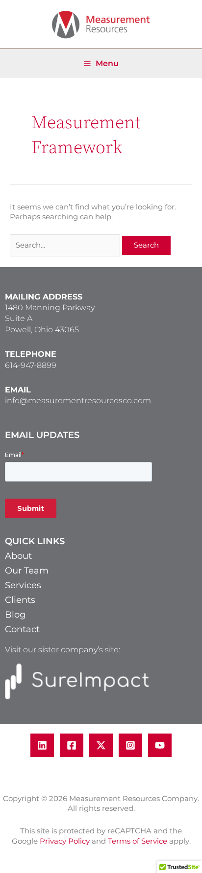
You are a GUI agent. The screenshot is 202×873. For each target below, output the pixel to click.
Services (23, 585)
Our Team (27, 570)
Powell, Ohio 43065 (42, 329)
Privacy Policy (65, 841)
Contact (22, 629)
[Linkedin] (42, 745)
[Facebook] (71, 745)
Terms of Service (137, 841)
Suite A (18, 318)
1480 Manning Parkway (50, 307)
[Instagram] (130, 745)
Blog (15, 614)
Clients (20, 600)
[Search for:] (66, 245)
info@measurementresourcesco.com (78, 400)
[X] (101, 745)
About (18, 556)
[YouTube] (160, 745)
